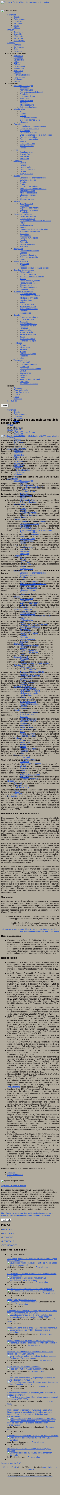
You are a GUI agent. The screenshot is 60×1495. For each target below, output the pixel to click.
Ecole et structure (27, 714)
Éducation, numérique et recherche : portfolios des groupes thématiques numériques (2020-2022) (32, 1312)
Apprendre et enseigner (23, 481)
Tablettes (11, 1172)
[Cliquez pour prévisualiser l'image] (30, 436)
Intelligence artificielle (29, 693)
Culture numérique (27, 491)
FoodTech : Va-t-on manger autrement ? (23, 1367)
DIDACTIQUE (8, 1229)
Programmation (26, 569)
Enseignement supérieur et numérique (36, 530)
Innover (10, 425)
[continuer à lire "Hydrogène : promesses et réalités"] (23, 1302)
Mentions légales (10, 1467)
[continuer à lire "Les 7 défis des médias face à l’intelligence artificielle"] (30, 1291)
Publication (24, 592)
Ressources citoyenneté (30, 774)
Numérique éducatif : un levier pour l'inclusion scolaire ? (30, 1341)
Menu (4, 405)
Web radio (24, 637)
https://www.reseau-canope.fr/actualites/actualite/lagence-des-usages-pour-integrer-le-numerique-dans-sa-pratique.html (27, 1214)
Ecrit (9, 1177)
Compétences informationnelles (33, 573)
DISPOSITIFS (8, 1233)
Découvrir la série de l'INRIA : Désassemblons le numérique (32, 1328)
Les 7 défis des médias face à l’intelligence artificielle (29, 1289)
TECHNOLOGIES (9, 1245)
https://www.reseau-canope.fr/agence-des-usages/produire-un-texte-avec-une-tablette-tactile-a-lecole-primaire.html (30, 930)
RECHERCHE (8, 1241)
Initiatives (24, 498)
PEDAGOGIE (7, 1237)
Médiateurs (18, 474)
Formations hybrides (28, 532)
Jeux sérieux (25, 551)
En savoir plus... (42, 1267)
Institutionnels (19, 472)
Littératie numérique (28, 590)
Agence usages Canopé (25, 432)
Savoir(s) (11, 438)
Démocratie (24, 762)
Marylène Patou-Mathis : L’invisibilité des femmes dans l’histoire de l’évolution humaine (30, 1353)
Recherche (18, 433)
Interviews (18, 416)
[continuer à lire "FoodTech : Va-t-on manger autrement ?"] (25, 1369)
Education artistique (28, 669)
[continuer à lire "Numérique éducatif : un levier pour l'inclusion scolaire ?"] (32, 1343)
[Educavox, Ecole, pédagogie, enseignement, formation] (25, 2)
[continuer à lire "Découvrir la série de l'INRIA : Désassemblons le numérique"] (33, 1332)
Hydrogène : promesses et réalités (21, 1300)
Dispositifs (18, 429)
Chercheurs (18, 453)
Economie (24, 717)
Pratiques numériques (23, 609)
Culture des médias (28, 575)
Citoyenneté (25, 757)
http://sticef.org (14, 1087)
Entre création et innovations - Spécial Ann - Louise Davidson (32, 1436)
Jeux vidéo (24, 554)
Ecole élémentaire (21, 787)
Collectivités (19, 455)
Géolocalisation (26, 620)
